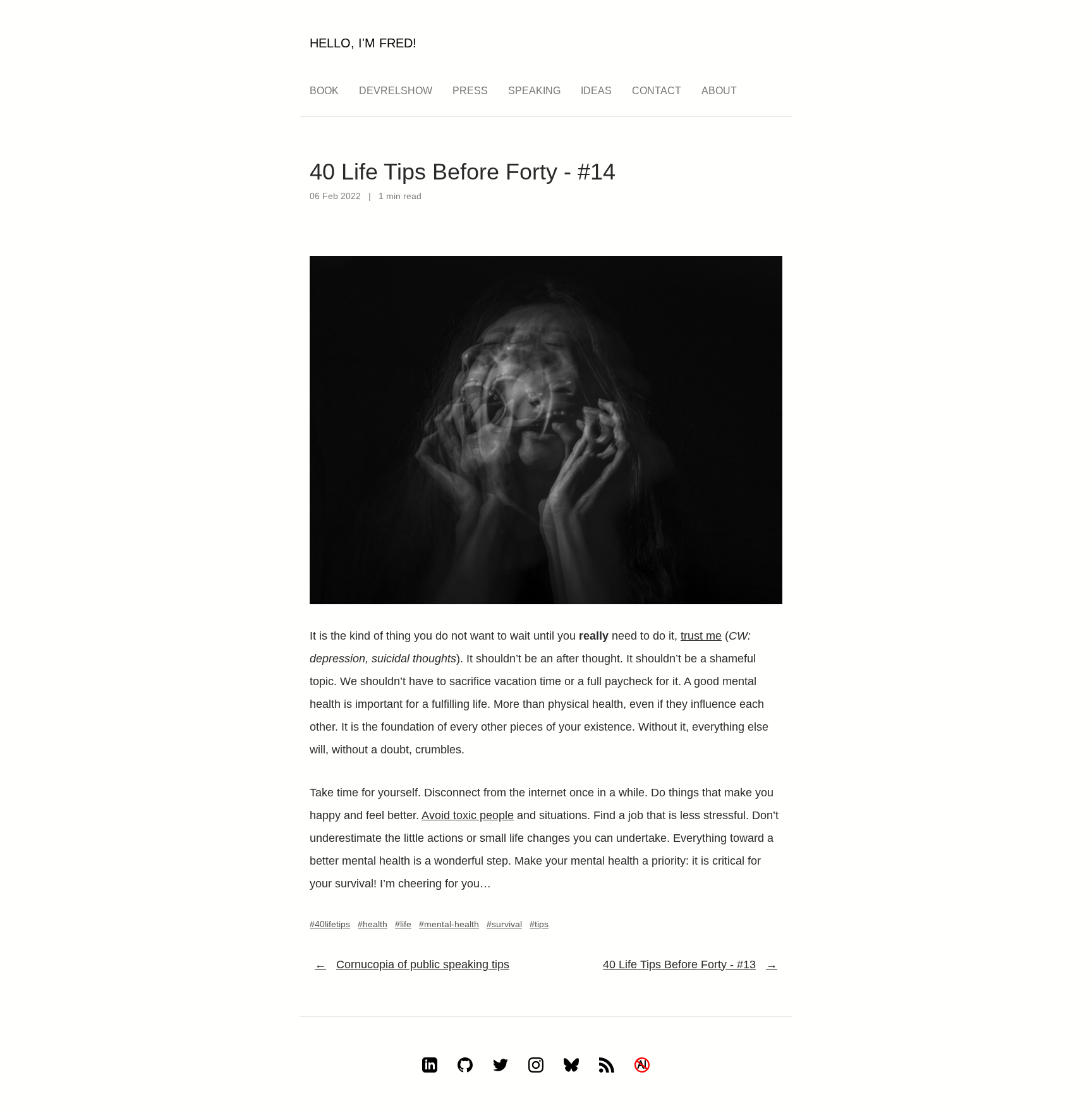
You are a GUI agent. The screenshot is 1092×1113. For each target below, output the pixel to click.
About (719, 90)
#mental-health (449, 924)
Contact (656, 90)
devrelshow (395, 90)
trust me (701, 635)
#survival (504, 924)
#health (372, 924)
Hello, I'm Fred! (363, 43)
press (470, 90)
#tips (539, 924)
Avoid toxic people (468, 815)
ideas (596, 90)
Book (324, 90)
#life (403, 924)
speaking (534, 90)
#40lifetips (330, 924)
